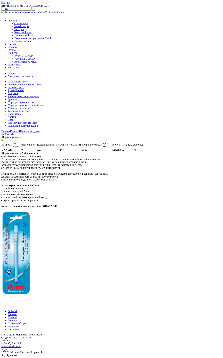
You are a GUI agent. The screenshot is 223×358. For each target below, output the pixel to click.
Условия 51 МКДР (24, 58)
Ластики (12, 116)
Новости (12, 47)
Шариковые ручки (18, 81)
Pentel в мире (21, 26)
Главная (5, 131)
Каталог (12, 44)
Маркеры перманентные (21, 102)
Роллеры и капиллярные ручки (25, 84)
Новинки (13, 73)
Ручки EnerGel (16, 90)
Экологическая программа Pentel (32, 38)
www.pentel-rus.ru (11, 346)
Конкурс (12, 52)
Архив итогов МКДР (26, 61)
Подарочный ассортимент (22, 122)
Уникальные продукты (20, 76)
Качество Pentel (23, 32)
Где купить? (14, 64)
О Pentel (12, 20)
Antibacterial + (9, 134)
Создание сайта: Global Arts (16, 337)
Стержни (13, 93)
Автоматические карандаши (23, 96)
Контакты (13, 67)
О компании (21, 23)
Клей (11, 119)
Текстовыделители (18, 111)
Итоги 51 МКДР (23, 55)
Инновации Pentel (24, 35)
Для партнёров (22, 41)
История (19, 29)
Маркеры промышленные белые (26, 105)
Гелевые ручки (16, 87)
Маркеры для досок (19, 108)
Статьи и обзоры (17, 323)
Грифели (12, 99)
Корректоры (14, 114)
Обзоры (12, 50)
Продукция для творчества (23, 125)
